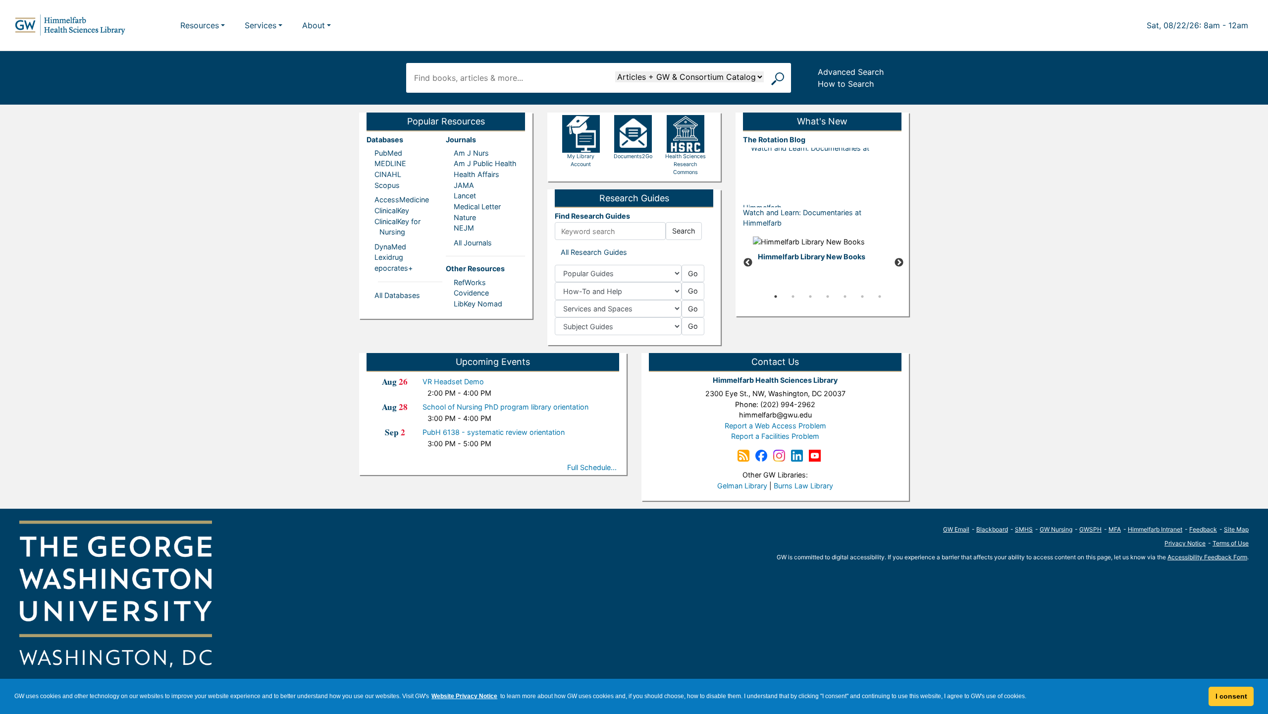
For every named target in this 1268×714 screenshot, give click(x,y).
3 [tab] (810, 296)
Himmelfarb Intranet (1155, 529)
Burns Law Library (803, 485)
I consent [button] (1231, 696)
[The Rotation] (743, 455)
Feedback (1203, 529)
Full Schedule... (592, 467)
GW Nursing (1056, 529)
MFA (1115, 529)
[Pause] (822, 311)
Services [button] (260, 25)
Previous (748, 263)
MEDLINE (390, 163)
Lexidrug (388, 257)
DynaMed (390, 246)
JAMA (464, 185)
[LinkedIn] (797, 455)
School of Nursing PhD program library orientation (505, 407)
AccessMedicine (401, 199)
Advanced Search (851, 72)
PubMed (388, 153)
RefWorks (470, 282)
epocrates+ (393, 268)
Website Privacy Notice (464, 696)
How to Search (846, 84)
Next (899, 263)
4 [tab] (828, 296)
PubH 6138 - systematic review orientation (494, 432)
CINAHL (387, 174)
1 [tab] (776, 296)
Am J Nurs (471, 153)
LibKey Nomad (478, 303)
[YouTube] (815, 455)
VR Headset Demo (453, 381)
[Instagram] (779, 455)
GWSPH (1090, 529)
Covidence (471, 293)
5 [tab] (845, 296)
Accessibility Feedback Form (1207, 557)
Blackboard (992, 529)
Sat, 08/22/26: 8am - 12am (1197, 25)
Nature (465, 217)
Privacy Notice (1185, 543)
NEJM (464, 228)
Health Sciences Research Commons (685, 164)
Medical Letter (477, 206)
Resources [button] (199, 25)
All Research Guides (594, 252)
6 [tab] (862, 296)
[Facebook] (761, 455)
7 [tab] (880, 296)
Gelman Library (742, 485)
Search (683, 231)
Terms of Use (1231, 543)
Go (693, 273)
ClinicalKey (391, 210)
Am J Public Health (485, 163)
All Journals (473, 242)
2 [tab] (793, 296)
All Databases (397, 295)
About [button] (313, 25)
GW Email (956, 529)
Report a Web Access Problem (775, 425)
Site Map (1236, 529)
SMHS (1024, 529)
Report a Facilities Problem (775, 436)
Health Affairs (476, 174)
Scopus (387, 185)
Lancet (465, 195)
